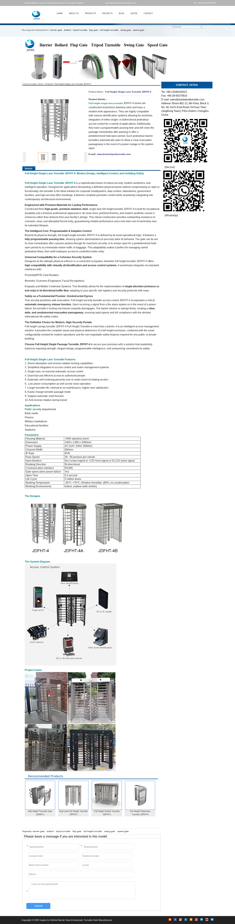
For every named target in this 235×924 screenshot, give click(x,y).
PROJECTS (107, 13)
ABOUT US (74, 13)
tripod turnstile (80, 30)
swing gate (125, 30)
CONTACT (148, 13)
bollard (67, 30)
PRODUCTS (90, 13)
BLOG (121, 13)
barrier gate (56, 30)
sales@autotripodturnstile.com (120, 3)
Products (49, 84)
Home (40, 84)
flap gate (93, 30)
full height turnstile (109, 30)
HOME (60, 13)
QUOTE (134, 13)
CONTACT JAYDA (187, 85)
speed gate (138, 30)
